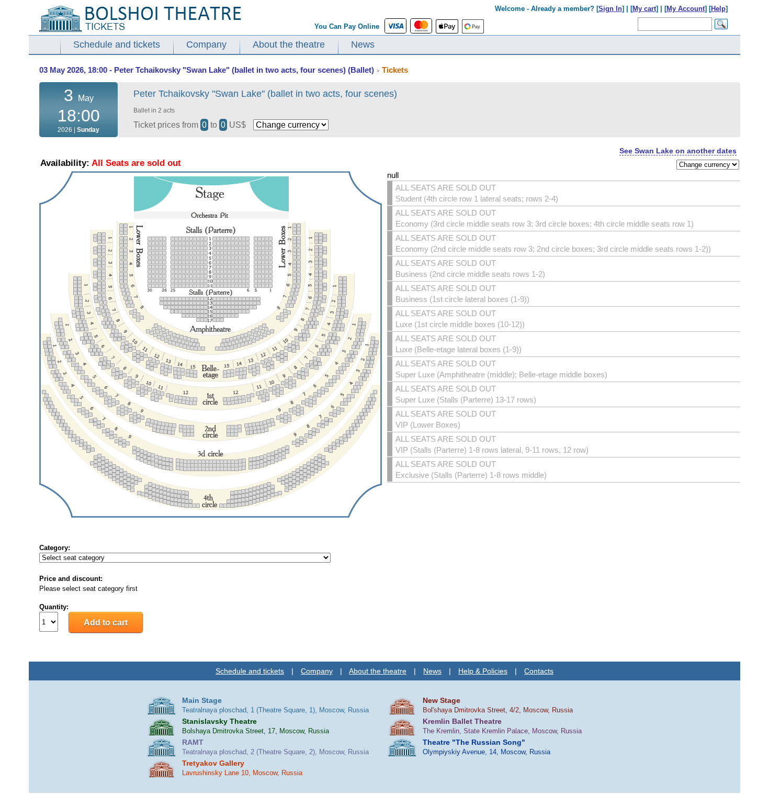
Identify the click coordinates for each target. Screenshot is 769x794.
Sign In (610, 9)
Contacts (538, 671)
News (363, 44)
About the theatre (289, 44)
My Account (685, 9)
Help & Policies (482, 671)
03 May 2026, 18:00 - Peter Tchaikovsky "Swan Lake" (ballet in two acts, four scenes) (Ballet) (206, 69)
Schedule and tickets (116, 44)
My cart (644, 9)
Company (206, 44)
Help (718, 9)
